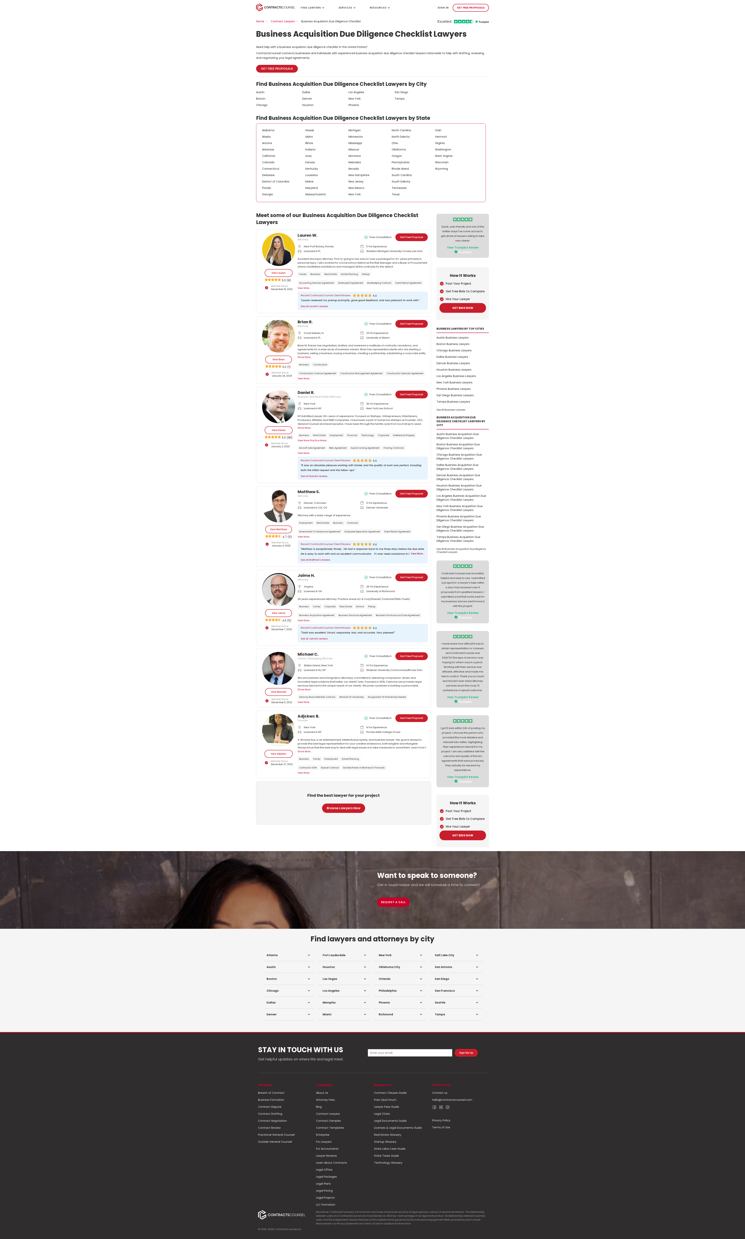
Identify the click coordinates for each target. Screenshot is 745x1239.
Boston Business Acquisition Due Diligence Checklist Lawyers (458, 446)
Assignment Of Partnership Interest (387, 697)
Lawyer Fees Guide (386, 1107)
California (268, 156)
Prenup (365, 274)
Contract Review (269, 1128)
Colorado (268, 162)
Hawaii (309, 130)
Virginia (440, 143)
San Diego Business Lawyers (455, 395)
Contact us (439, 1093)
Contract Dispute (270, 1107)
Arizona (267, 143)
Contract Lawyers (283, 21)
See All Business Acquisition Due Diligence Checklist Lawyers (461, 550)
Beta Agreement (338, 447)
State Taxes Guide (386, 1156)
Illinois (309, 143)
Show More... (305, 357)
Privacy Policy (441, 1120)
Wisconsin (442, 162)
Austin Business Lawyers (453, 338)
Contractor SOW (308, 767)
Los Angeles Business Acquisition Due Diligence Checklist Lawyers (461, 498)
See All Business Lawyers (451, 409)
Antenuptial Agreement (350, 282)
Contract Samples (328, 1121)
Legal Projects (325, 1198)
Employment (336, 435)
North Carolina (401, 130)
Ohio (395, 143)
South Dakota (401, 181)
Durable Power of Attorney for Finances (364, 767)
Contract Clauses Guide (390, 1093)
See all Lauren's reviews (314, 306)
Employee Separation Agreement (362, 531)
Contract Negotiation (272, 1121)
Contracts (352, 522)
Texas (396, 194)
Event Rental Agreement (408, 282)
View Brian (278, 359)
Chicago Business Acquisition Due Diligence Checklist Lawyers (459, 456)
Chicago (262, 105)
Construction (320, 364)
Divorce (360, 606)
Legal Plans (323, 1184)
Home (260, 21)
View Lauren (278, 273)
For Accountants (327, 1149)
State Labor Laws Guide (389, 1149)
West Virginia (443, 156)
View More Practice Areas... (313, 440)
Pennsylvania (400, 162)
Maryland (311, 188)
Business (315, 274)
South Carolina (402, 175)
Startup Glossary (385, 1142)
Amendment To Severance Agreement (319, 531)
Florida (266, 188)
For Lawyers (324, 1142)
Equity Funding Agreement (365, 447)
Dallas (306, 92)
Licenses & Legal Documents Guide (398, 1128)
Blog (319, 1107)
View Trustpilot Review (463, 247)
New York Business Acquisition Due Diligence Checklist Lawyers (460, 508)
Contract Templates (330, 1128)
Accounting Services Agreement (316, 282)
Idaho (309, 137)
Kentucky (311, 169)
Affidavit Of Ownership (351, 697)
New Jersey (356, 181)
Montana (354, 156)
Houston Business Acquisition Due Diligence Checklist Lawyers (459, 487)
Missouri (353, 149)
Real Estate (330, 274)
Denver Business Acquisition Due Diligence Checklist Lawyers (458, 477)
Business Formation (271, 1100)
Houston (308, 105)
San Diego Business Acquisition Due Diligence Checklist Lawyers (460, 529)
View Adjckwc (278, 753)
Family (302, 274)
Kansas (310, 162)
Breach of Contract (271, 1093)
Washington (443, 149)
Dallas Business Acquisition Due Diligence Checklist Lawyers (457, 467)
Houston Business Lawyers (454, 370)
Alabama (268, 130)
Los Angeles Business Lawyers (456, 376)
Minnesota (355, 137)
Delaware (268, 175)
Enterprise (322, 1135)
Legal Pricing (324, 1191)
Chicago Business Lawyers (454, 350)
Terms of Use (441, 1127)
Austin (260, 92)
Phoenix (353, 105)
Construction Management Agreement (361, 373)
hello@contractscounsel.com (452, 1100)
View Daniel (278, 430)
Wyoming (441, 169)
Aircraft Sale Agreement (312, 447)
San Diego (401, 92)
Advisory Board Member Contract (317, 697)
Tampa (400, 99)
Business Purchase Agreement (355, 615)
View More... (304, 288)
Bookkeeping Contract (379, 282)
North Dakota (401, 137)
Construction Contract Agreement (317, 373)
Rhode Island (400, 169)
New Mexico (356, 188)
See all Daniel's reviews (314, 476)
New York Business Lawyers (454, 382)
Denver (307, 99)
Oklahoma (399, 149)
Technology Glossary (388, 1163)
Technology (367, 435)
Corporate (383, 435)
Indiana (310, 149)
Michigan (354, 130)
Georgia (267, 194)
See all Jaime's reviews (314, 638)
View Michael (278, 691)
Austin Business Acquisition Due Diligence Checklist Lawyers (458, 436)
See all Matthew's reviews (315, 559)
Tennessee (399, 188)
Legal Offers (324, 1170)
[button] (288, 955)
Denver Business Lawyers (453, 363)
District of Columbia (275, 181)
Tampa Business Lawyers (453, 402)
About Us (322, 1093)
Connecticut (270, 169)
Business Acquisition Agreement (316, 615)
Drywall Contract (330, 767)
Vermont (441, 137)
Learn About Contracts (331, 1163)
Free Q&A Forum (385, 1100)
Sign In (443, 8)
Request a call (393, 902)
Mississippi (355, 143)
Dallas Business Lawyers (452, 357)
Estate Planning (349, 274)
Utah (438, 130)
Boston (260, 99)
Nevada (353, 169)
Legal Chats (382, 1114)
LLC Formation (325, 1205)
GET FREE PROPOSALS (471, 8)
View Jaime (278, 613)
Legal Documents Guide (390, 1121)
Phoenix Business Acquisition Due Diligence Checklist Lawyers (459, 518)
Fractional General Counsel (276, 1135)
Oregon (397, 156)
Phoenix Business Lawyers (454, 389)
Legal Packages (326, 1177)
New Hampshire (358, 175)
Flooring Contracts (394, 447)
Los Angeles (356, 92)
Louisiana (311, 175)
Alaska (266, 137)
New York (354, 99)
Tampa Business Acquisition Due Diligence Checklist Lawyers (458, 539)
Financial (352, 435)
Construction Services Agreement (405, 373)
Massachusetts (315, 194)
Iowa (308, 156)
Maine (309, 181)
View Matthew (278, 529)
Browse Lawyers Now (343, 808)
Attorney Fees (325, 1100)
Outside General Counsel (275, 1142)
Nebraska (354, 162)
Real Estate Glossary (387, 1135)
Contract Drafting (270, 1114)
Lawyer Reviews (326, 1156)
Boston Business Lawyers (453, 344)
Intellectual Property (404, 435)
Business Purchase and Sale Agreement (398, 615)
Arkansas (268, 149)
